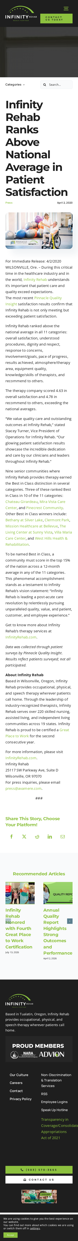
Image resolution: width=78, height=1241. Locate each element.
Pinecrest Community (44, 507)
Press (9, 202)
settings (35, 1228)
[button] (8, 921)
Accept (10, 1235)
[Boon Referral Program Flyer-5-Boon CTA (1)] (39, 1191)
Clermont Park (57, 520)
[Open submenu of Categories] (23, 84)
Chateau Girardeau (21, 501)
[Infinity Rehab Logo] (21, 7)
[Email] (63, 837)
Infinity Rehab (35, 279)
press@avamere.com (23, 788)
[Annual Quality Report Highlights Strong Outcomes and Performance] (58, 893)
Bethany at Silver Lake (24, 520)
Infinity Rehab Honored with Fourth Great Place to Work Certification (18, 928)
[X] (24, 837)
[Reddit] (37, 837)
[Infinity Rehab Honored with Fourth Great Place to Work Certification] (20, 893)
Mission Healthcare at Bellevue (31, 526)
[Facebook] (11, 837)
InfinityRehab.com (20, 637)
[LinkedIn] (50, 837)
